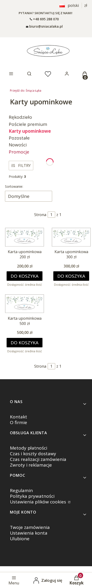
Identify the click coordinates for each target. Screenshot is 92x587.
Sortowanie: (14, 186)
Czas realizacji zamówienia (38, 459)
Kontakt (18, 417)
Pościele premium (28, 124)
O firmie (18, 422)
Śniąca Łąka (25, 91)
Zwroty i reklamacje (31, 465)
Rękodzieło (20, 117)
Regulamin (21, 490)
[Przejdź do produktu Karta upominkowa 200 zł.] (24, 237)
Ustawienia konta (28, 533)
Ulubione (19, 539)
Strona (40, 214)
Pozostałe (19, 138)
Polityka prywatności (32, 496)
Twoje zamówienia (30, 527)
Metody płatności (28, 448)
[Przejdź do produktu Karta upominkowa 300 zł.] (71, 237)
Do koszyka (24, 276)
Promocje (19, 152)
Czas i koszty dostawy (33, 454)
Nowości (18, 145)
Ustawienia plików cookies (38, 502)
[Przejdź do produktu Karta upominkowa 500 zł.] (24, 303)
